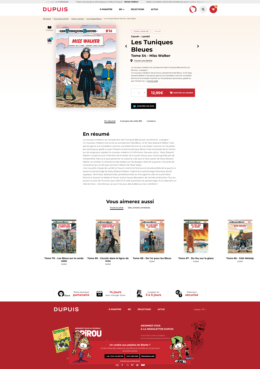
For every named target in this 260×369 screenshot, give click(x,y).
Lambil (146, 36)
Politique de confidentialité (130, 361)
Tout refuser (132, 356)
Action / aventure (77, 19)
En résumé (110, 121)
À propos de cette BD (131, 121)
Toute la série (116, 207)
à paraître (106, 9)
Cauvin (135, 36)
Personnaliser (148, 356)
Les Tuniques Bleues (94, 19)
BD (120, 9)
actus (154, 9)
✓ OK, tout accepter (114, 356)
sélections (137, 9)
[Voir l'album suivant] (198, 46)
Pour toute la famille (61, 19)
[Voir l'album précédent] (126, 46)
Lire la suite (152, 81)
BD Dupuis (47, 19)
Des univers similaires (139, 207)
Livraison (151, 121)
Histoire (157, 31)
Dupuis (56, 9)
